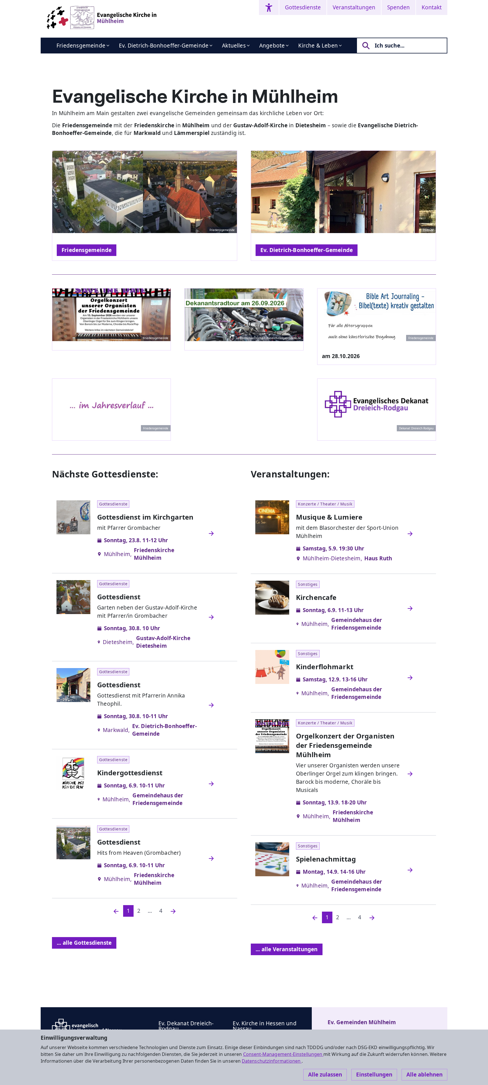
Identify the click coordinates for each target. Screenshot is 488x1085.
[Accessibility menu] (269, 7)
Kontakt (432, 7)
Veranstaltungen (354, 7)
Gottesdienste (303, 7)
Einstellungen (374, 1074)
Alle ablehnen (424, 1074)
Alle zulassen (325, 1074)
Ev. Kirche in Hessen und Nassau (265, 1026)
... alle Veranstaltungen (287, 949)
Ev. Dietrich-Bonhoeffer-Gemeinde (163, 45)
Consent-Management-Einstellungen (283, 1054)
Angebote (272, 45)
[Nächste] (173, 911)
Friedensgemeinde (80, 45)
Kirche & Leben (318, 45)
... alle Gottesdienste (84, 942)
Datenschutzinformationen (272, 1061)
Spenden (398, 7)
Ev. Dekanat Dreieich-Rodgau (186, 1026)
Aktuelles (234, 45)
